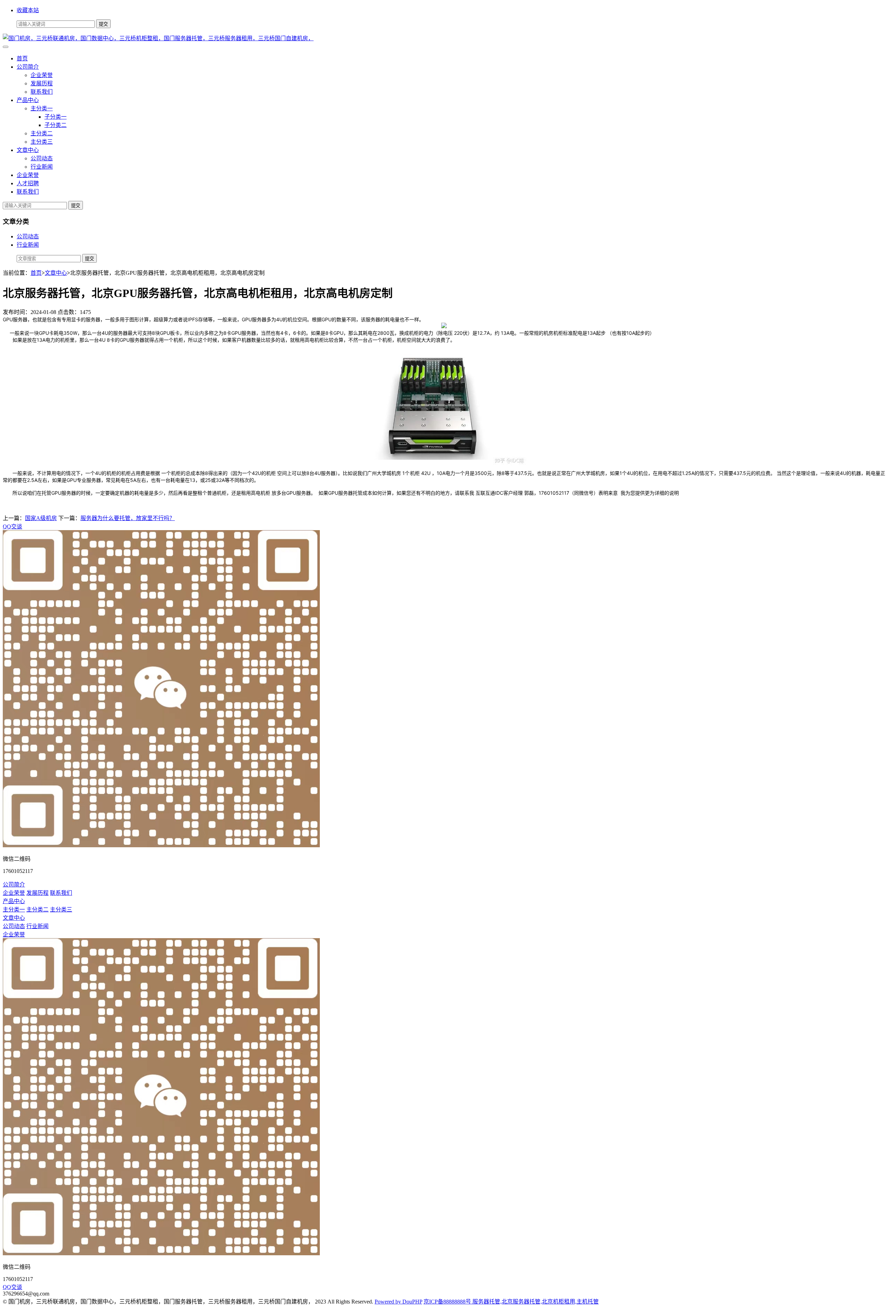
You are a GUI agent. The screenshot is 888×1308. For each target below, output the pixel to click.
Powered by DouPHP (398, 1302)
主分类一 (42, 108)
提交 (75, 205)
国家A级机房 (41, 518)
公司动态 (42, 158)
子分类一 (55, 117)
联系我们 (42, 92)
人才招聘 (28, 183)
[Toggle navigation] (5, 47)
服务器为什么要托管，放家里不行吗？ (127, 518)
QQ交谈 (12, 526)
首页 (22, 58)
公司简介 (28, 67)
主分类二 (42, 133)
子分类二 (55, 125)
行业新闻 (42, 167)
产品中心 (28, 100)
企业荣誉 (42, 75)
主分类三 (42, 142)
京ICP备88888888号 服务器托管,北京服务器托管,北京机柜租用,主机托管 (511, 1302)
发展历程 (42, 83)
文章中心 (28, 150)
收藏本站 (28, 10)
